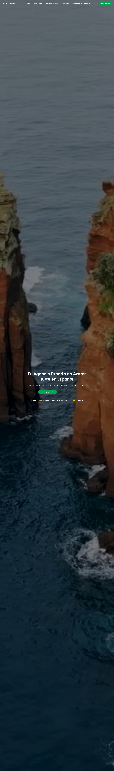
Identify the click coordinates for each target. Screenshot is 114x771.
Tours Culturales (37, 3)
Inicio (28, 3)
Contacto (87, 3)
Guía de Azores (77, 3)
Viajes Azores (65, 3)
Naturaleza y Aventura (52, 3)
